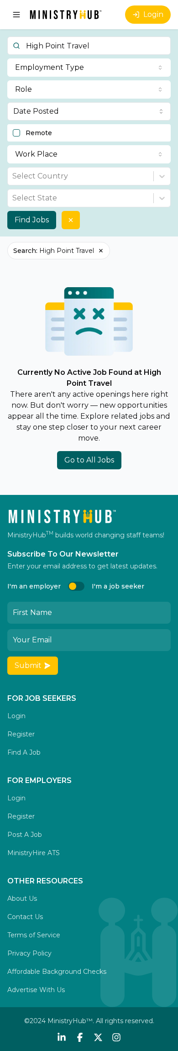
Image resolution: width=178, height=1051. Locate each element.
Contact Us (25, 917)
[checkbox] (16, 133)
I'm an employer (34, 586)
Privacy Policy (29, 953)
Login (153, 14)
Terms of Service (33, 935)
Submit (28, 665)
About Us (22, 898)
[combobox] (89, 111)
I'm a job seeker (118, 586)
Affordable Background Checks (56, 971)
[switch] (76, 586)
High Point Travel (53, 251)
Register (21, 734)
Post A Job (24, 834)
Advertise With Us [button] (36, 990)
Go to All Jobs (89, 460)
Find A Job (24, 752)
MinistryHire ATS (33, 853)
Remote (39, 133)
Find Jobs (32, 219)
